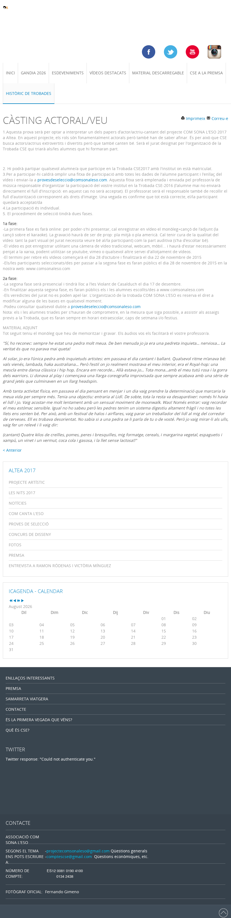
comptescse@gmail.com (69, 856)
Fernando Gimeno (62, 891)
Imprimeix (195, 118)
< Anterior (12, 450)
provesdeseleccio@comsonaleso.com (72, 179)
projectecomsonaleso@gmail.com (78, 851)
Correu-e (219, 118)
